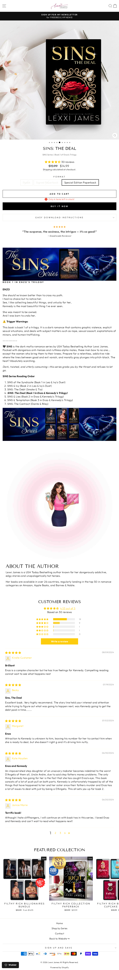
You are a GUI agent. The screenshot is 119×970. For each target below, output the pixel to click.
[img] (13, 652)
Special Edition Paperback (80, 182)
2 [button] (55, 832)
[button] (53, 161)
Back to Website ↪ (59, 938)
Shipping (47, 169)
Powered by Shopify (59, 967)
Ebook (26, 182)
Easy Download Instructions (59, 217)
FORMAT (59, 176)
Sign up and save (59, 947)
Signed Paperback (47, 182)
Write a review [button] (59, 641)
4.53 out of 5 (67, 608)
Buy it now (59, 206)
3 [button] (60, 832)
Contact (59, 933)
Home (59, 923)
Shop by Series (59, 928)
